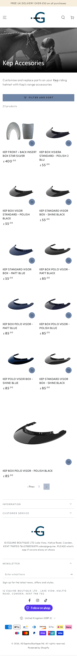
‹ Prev (31, 486)
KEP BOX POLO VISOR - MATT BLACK (54, 271)
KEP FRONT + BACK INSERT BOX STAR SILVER (20, 154)
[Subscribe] (72, 574)
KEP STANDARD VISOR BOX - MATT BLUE (17, 271)
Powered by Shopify (38, 647)
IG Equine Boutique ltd (32, 643)
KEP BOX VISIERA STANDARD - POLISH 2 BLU (54, 155)
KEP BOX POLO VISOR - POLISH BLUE (54, 326)
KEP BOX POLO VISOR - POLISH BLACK (28, 470)
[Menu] (4, 17)
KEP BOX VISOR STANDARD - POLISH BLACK (16, 214)
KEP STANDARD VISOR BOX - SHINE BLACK (53, 212)
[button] (63, 17)
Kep (56, 80)
